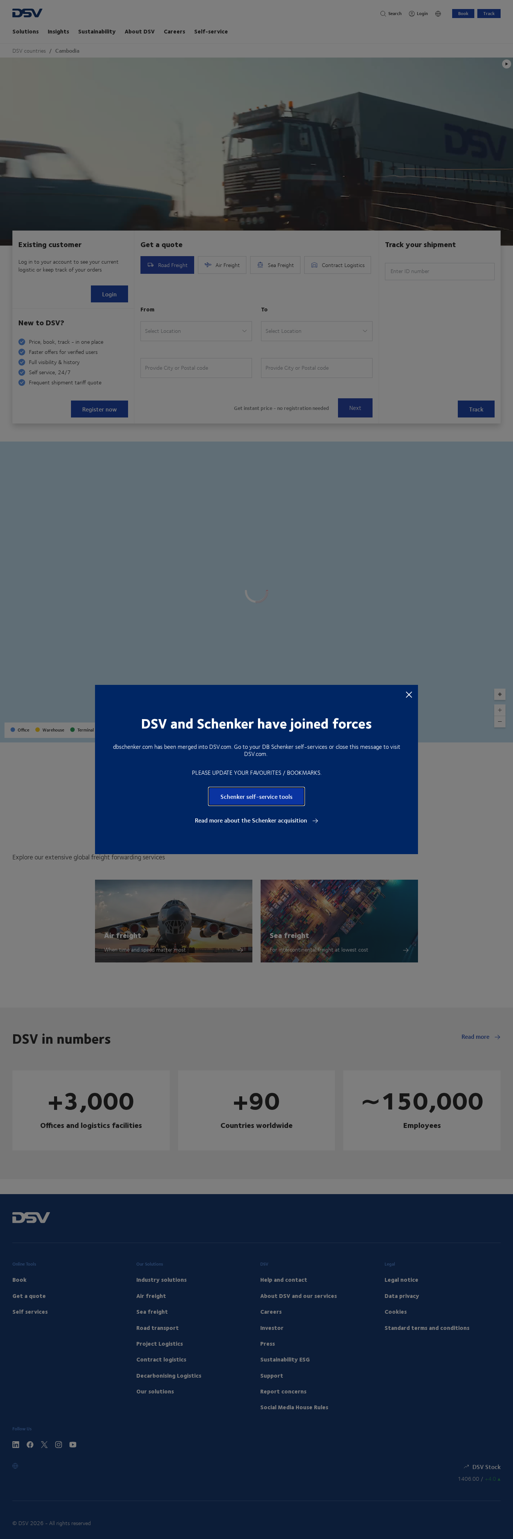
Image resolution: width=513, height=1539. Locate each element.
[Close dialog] (409, 694)
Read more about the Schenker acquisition (252, 820)
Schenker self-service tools (256, 796)
